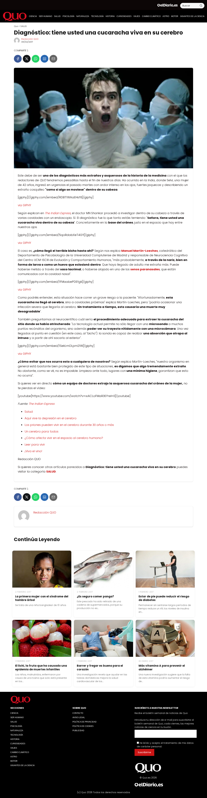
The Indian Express (41, 404)
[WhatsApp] (35, 59)
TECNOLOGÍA (97, 16)
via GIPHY (24, 205)
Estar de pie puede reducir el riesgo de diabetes (164, 598)
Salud (29, 412)
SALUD (57, 16)
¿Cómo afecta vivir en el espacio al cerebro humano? (64, 438)
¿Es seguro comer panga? (95, 596)
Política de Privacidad (84, 722)
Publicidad (78, 730)
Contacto (77, 713)
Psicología (68, 16)
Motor (174, 16)
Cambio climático (151, 16)
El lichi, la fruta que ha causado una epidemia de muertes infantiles (41, 667)
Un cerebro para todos (41, 431)
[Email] (53, 59)
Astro (166, 16)
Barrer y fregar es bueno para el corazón (100, 667)
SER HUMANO (45, 16)
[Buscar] (201, 5)
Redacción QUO (29, 39)
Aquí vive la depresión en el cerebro (50, 418)
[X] (27, 59)
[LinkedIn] (44, 59)
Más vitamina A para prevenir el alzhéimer (162, 667)
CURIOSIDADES (124, 16)
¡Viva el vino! (33, 451)
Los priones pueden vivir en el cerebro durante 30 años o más (69, 425)
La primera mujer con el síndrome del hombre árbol (41, 598)
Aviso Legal (78, 717)
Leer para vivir (35, 444)
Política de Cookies (82, 726)
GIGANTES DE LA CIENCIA (192, 16)
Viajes (136, 16)
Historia (110, 16)
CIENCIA (33, 16)
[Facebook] (18, 59)
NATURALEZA (82, 16)
